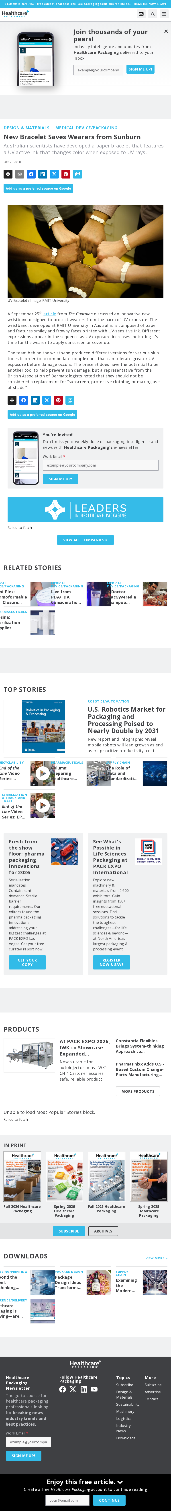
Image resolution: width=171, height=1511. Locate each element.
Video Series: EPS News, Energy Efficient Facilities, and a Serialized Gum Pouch (13, 812)
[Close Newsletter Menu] (166, 31)
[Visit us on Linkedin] (84, 1389)
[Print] (8, 174)
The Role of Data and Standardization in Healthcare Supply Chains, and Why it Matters (122, 773)
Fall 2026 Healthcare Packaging (22, 1208)
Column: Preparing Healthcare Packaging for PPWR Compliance (65, 773)
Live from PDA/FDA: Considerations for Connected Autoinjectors (66, 597)
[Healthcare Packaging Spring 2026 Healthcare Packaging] (64, 1177)
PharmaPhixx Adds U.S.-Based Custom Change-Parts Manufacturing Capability (140, 1069)
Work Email (54, 456)
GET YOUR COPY (27, 962)
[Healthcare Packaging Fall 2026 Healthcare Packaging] (22, 1177)
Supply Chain (118, 762)
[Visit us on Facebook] (62, 1389)
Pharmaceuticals (67, 762)
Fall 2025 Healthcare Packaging (106, 1208)
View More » (157, 1258)
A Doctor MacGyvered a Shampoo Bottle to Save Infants (122, 597)
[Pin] (65, 174)
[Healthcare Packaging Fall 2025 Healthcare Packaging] (107, 1177)
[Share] (31, 174)
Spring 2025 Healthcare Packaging (148, 1211)
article (49, 313)
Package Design (69, 1272)
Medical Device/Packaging (86, 127)
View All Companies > (85, 540)
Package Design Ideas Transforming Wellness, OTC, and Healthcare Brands (69, 1283)
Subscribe (69, 1231)
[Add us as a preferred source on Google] (77, 174)
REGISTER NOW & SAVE (112, 962)
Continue (109, 1500)
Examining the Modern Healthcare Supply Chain (127, 1286)
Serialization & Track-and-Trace (14, 798)
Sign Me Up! (140, 69)
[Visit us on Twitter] (73, 1389)
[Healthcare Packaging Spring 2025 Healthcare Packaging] (149, 1177)
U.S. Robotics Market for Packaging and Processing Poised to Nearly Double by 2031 (127, 720)
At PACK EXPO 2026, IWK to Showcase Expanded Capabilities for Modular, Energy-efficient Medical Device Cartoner (85, 1047)
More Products (138, 1091)
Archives (103, 1231)
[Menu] (164, 13)
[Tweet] (54, 174)
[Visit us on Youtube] (94, 1389)
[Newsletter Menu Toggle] (141, 13)
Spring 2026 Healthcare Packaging (64, 1211)
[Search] (152, 13)
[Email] (19, 174)
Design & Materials (26, 127)
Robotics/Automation (108, 701)
